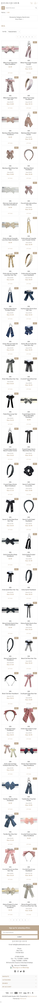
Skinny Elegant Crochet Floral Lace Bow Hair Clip (29, 905)
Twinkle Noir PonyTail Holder (29, 799)
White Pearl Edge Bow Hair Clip (10, 98)
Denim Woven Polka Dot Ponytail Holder (10, 344)
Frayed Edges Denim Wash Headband (10, 485)
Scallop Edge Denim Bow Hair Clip (29, 309)
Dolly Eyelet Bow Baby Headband (10, 555)
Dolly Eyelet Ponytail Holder (28, 555)
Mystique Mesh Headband (29, 168)
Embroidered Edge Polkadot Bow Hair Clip (10, 764)
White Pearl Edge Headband (28, 98)
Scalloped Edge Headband (10, 729)
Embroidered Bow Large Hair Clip (29, 729)
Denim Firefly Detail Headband (29, 520)
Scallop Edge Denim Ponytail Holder (10, 309)
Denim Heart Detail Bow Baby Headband (28, 764)
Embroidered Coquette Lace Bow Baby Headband (10, 239)
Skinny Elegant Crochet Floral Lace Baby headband (10, 906)
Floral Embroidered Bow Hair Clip (29, 204)
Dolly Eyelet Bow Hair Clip (10, 589)
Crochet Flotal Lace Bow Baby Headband (29, 834)
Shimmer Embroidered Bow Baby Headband (10, 204)
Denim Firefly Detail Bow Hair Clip (10, 520)
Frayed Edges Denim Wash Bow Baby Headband (28, 415)
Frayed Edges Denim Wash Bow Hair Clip (28, 449)
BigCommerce (31, 996)
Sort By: (4, 31)
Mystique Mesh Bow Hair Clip (10, 168)
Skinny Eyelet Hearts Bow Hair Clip (29, 624)
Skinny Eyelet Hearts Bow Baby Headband (10, 624)
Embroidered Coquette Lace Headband (28, 274)
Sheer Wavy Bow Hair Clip (10, 379)
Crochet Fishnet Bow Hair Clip (29, 379)
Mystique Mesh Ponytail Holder (28, 133)
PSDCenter (23, 998)
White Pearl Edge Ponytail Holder (29, 63)
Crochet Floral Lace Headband (29, 870)
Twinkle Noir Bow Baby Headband (10, 799)
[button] (19, 18)
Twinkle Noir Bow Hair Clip (10, 834)
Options (10, 73)
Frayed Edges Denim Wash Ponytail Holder (10, 449)
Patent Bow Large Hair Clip (10, 414)
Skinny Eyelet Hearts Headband (10, 659)
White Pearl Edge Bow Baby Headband (10, 63)
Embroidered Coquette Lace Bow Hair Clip (10, 274)
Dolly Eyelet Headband (29, 589)
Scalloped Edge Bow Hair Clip (29, 694)
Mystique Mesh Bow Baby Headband (10, 133)
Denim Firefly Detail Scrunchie (29, 485)
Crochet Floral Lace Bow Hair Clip (10, 870)
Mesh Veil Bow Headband (10, 693)
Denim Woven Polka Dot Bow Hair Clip (28, 344)
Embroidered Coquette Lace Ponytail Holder (28, 239)
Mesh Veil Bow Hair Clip (28, 658)
